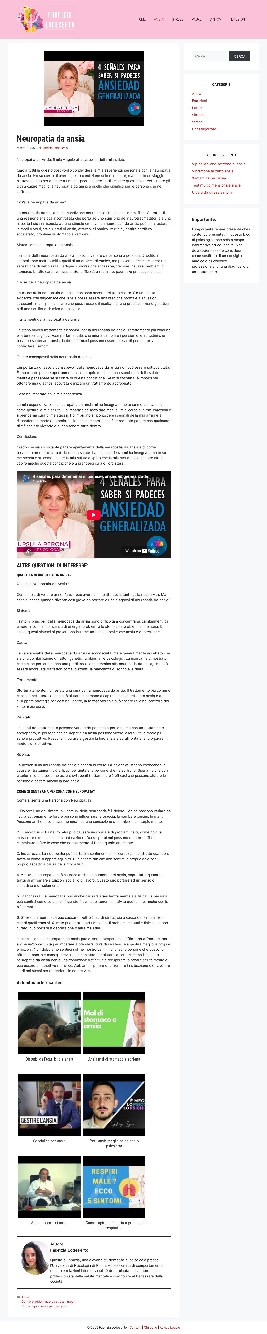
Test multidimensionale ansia (216, 185)
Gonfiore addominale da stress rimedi (47, 1301)
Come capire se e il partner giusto (45, 1306)
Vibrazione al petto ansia (213, 171)
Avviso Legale (170, 1327)
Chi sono (150, 1327)
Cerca (240, 56)
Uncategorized (204, 129)
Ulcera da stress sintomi (212, 192)
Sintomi (216, 19)
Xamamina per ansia (209, 178)
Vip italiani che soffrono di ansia (219, 164)
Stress (178, 19)
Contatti (135, 1327)
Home (141, 19)
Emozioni (238, 19)
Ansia (159, 19)
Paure (196, 19)
